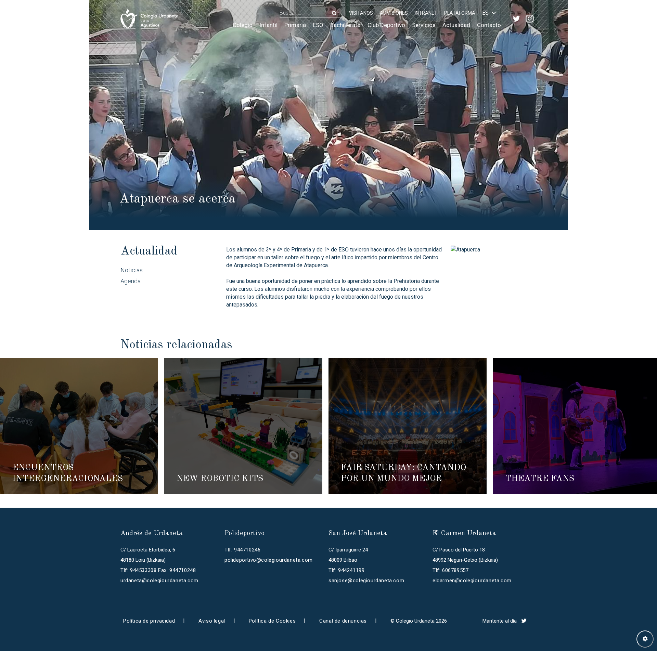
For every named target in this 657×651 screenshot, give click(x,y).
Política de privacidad (149, 621)
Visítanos (361, 13)
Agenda (130, 281)
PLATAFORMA (459, 13)
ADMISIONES (394, 13)
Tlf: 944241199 (346, 570)
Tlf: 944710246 (242, 550)
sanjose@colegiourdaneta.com (366, 580)
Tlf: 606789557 (450, 570)
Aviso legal (211, 621)
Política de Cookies (272, 621)
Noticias (131, 270)
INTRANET (426, 13)
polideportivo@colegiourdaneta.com (268, 560)
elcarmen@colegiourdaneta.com (472, 580)
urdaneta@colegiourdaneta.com (159, 580)
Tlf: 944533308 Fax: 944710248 (158, 570)
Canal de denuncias (343, 621)
